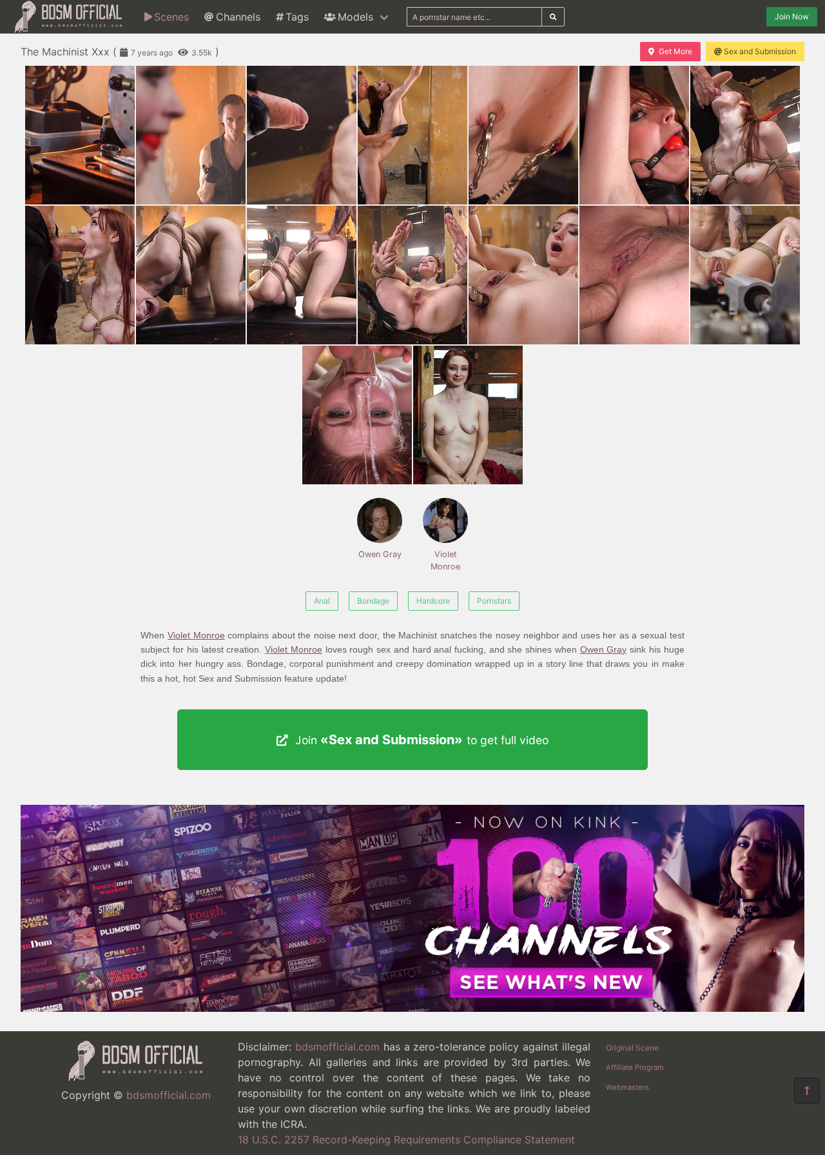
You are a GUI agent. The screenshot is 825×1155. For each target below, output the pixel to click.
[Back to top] (807, 1090)
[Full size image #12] (634, 275)
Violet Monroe (445, 560)
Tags (297, 16)
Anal (322, 601)
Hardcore (433, 601)
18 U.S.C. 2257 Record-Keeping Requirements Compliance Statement (406, 1139)
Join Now (792, 16)
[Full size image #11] (523, 275)
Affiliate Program (635, 1067)
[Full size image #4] (523, 135)
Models (355, 16)
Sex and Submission (760, 51)
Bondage (373, 601)
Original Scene (632, 1047)
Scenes (171, 16)
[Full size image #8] (191, 275)
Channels (238, 16)
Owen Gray (380, 554)
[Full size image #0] (80, 135)
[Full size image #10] (412, 275)
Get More (675, 51)
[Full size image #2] (301, 135)
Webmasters (627, 1087)
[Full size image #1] (191, 135)
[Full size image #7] (80, 275)
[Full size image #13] (745, 275)
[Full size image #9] (301, 275)
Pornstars (494, 601)
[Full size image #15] (468, 415)
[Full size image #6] (745, 135)
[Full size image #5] (634, 135)
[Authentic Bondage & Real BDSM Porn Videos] (412, 1008)
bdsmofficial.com (168, 1095)
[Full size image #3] (412, 135)
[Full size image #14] (357, 415)
